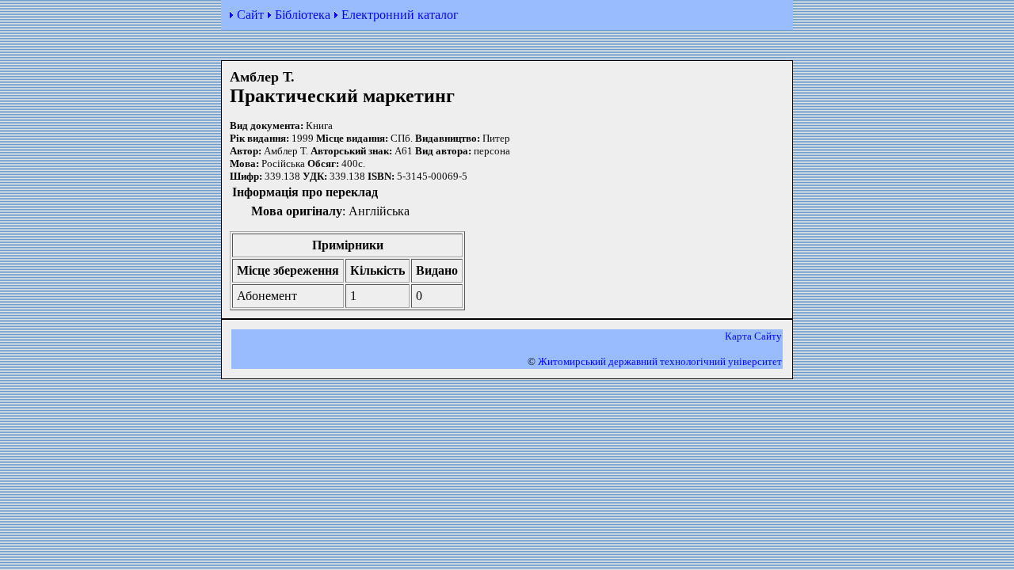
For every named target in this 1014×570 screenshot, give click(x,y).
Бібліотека (302, 14)
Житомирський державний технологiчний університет (660, 361)
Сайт (250, 14)
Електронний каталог (400, 14)
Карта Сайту (753, 336)
